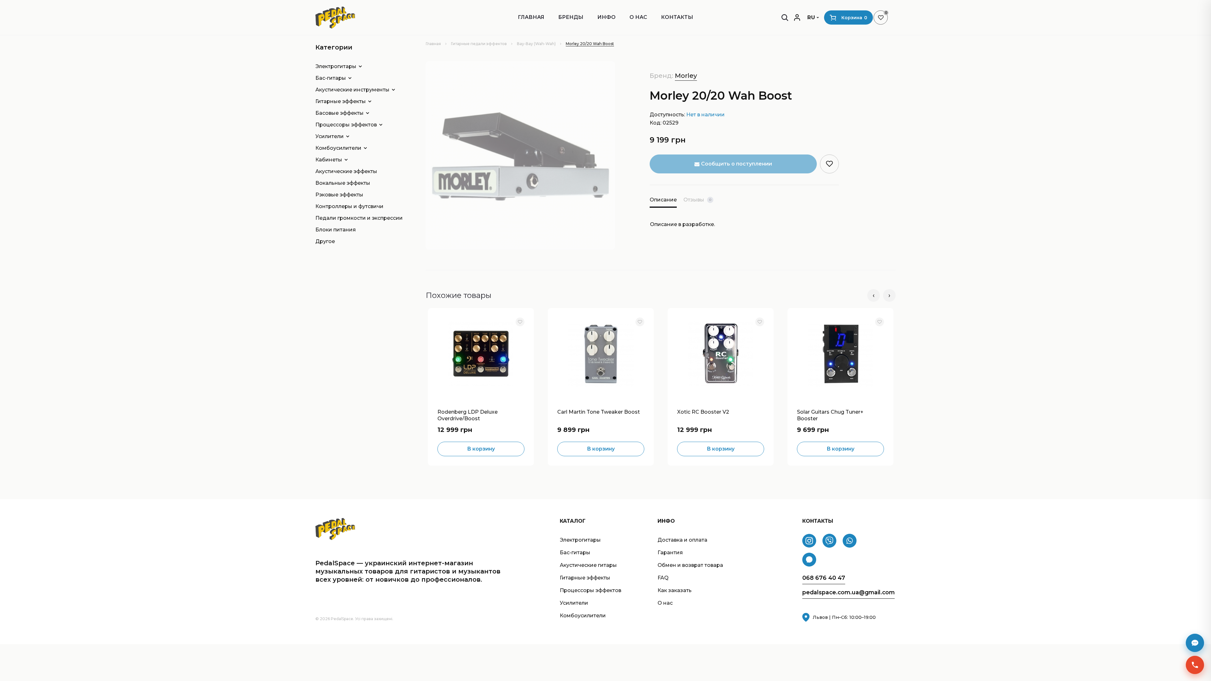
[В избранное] (520, 321)
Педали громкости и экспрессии (356, 218)
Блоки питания (335, 230)
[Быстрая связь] (1195, 665)
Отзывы (697, 200)
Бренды (570, 17)
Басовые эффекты (339, 113)
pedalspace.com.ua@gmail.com (848, 592)
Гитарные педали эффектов (479, 43)
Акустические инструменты (352, 90)
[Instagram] (809, 541)
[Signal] (809, 560)
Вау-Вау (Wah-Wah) (536, 43)
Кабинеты (328, 160)
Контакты (677, 17)
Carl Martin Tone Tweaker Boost (598, 412)
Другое (325, 241)
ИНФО (606, 17)
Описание (663, 200)
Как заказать (675, 590)
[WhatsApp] (850, 541)
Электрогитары (335, 66)
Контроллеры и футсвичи (349, 206)
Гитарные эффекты (340, 101)
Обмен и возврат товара (690, 565)
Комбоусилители (338, 148)
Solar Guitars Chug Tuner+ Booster (830, 414)
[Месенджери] (1195, 643)
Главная (531, 17)
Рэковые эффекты (339, 195)
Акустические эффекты (346, 171)
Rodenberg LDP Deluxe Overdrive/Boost (467, 414)
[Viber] (829, 541)
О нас (638, 17)
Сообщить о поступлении (736, 164)
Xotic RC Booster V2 (703, 412)
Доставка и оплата (682, 540)
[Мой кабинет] (797, 17)
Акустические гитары (588, 565)
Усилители (329, 136)
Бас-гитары (330, 78)
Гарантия (670, 553)
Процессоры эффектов (346, 125)
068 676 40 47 (823, 578)
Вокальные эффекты (342, 183)
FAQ (663, 578)
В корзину (481, 449)
